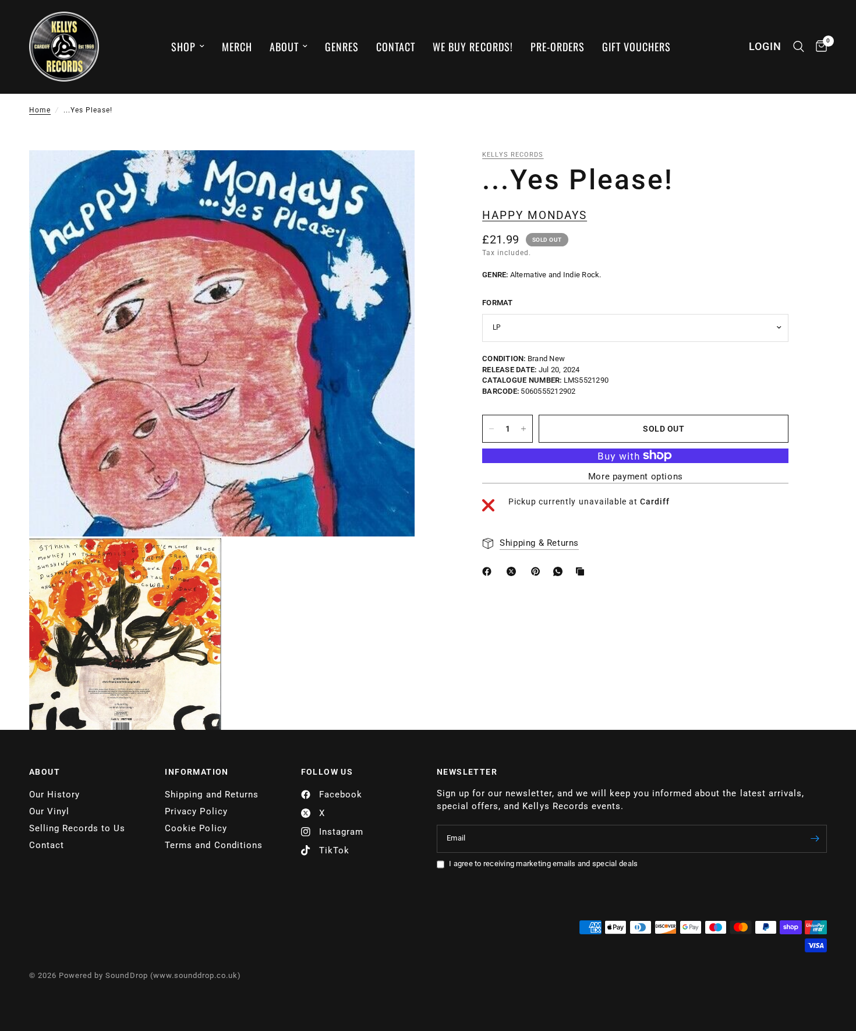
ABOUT (44, 772)
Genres (342, 46)
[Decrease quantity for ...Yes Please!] (491, 428)
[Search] (798, 46)
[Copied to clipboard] (582, 571)
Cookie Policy (196, 828)
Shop (183, 46)
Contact (395, 46)
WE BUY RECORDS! (472, 46)
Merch (237, 46)
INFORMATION (196, 772)
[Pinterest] (538, 571)
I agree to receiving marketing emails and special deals (543, 863)
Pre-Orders (557, 46)
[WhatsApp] (560, 571)
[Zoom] (390, 175)
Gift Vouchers (636, 46)
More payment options (635, 477)
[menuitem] (187, 47)
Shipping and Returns (211, 794)
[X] (514, 571)
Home (40, 110)
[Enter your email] (815, 839)
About (284, 46)
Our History (54, 794)
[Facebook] (489, 571)
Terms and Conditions (213, 845)
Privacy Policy (196, 811)
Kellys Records (512, 154)
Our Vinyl (49, 811)
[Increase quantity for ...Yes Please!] (523, 428)
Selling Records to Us (77, 828)
